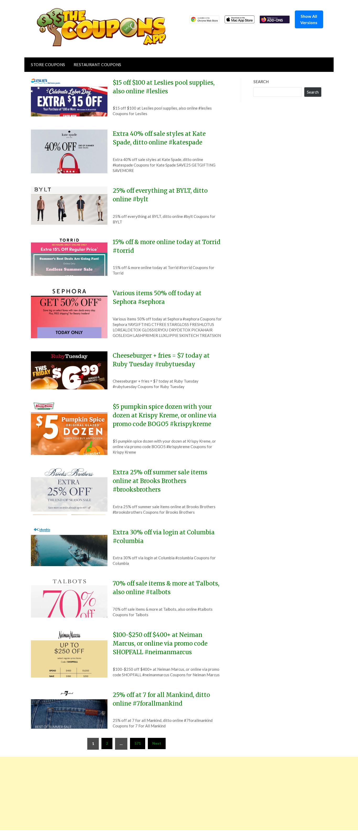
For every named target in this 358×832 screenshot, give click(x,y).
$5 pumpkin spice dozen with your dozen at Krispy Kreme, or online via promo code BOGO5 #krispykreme (164, 415)
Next (156, 743)
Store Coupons (48, 64)
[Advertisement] (157, 793)
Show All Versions (308, 19)
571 (137, 743)
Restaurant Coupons (97, 64)
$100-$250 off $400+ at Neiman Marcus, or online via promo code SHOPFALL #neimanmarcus (160, 643)
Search (261, 81)
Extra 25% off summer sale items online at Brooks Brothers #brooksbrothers (160, 481)
